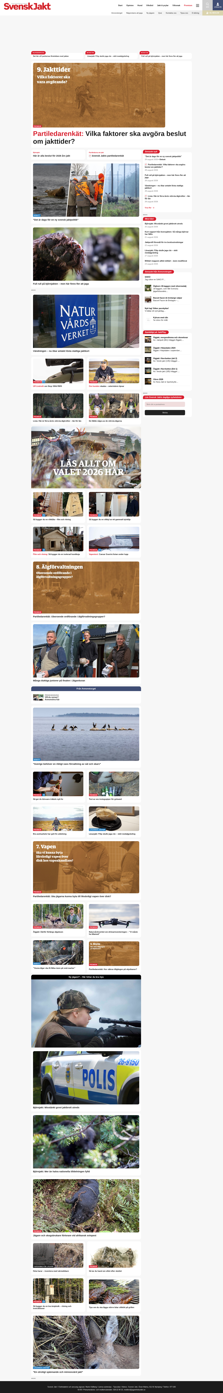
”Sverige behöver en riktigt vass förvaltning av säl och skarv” (67, 764)
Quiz (160, 13)
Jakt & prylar (163, 5)
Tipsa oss (184, 13)
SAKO (147, 277)
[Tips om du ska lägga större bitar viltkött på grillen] (114, 1296)
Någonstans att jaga (134, 13)
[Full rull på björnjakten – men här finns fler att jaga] (86, 254)
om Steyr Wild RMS (47, 386)
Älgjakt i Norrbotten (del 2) (165, 358)
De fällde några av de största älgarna (105, 421)
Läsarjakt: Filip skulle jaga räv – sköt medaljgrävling (108, 56)
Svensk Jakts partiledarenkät (107, 156)
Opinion (130, 5)
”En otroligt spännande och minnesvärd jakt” (58, 1372)
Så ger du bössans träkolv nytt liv (48, 799)
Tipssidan (116, 1387)
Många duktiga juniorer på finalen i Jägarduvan (59, 680)
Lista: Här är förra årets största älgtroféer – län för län (57, 421)
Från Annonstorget (86, 688)
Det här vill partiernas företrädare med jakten (51, 56)
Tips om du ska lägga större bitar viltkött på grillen (111, 1307)
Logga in (217, 7)
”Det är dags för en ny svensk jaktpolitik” (55, 220)
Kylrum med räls (160, 317)
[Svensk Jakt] (35, 3)
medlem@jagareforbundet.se (134, 1390)
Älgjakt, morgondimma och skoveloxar (170, 337)
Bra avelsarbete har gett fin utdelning (49, 834)
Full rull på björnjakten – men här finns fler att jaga (161, 56)
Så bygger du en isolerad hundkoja (56, 554)
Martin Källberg (91, 1387)
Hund (139, 5)
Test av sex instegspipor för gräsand (105, 799)
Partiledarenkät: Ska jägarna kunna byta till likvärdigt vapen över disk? (72, 896)
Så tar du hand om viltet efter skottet (105, 1271)
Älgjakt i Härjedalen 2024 (164, 348)
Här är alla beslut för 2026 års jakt (51, 156)
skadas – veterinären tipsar (106, 386)
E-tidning (195, 13)
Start (120, 5)
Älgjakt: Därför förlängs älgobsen (48, 932)
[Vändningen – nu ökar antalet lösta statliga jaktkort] (86, 321)
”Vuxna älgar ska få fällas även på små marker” (54, 968)
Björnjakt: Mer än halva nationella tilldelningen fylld (61, 1171)
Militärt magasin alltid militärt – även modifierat (166, 261)
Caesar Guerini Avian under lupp (108, 554)
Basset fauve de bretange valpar (167, 298)
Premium (188, 5)
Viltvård (149, 5)
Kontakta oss (171, 13)
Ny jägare (150, 13)
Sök (207, 7)
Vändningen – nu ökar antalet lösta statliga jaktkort (61, 351)
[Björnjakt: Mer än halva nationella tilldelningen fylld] (86, 1141)
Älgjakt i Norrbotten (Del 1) (165, 369)
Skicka (165, 413)
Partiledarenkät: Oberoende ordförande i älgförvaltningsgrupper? (69, 616)
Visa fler (148, 208)
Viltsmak (176, 5)
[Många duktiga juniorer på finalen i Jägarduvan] (86, 650)
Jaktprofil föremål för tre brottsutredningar (164, 242)
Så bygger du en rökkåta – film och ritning (52, 519)
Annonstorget (116, 13)
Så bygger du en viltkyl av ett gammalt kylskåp (109, 519)
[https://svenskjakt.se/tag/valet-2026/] (86, 457)
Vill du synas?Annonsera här (52, 698)
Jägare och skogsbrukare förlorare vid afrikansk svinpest (64, 1235)
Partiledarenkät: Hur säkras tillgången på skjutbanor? (113, 969)
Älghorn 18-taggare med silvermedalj (169, 286)
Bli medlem (214, 13)
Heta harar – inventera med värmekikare (51, 1271)
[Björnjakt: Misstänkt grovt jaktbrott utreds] (86, 1077)
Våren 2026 (158, 379)
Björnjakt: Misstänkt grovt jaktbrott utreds (56, 1107)
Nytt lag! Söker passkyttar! (157, 308)
